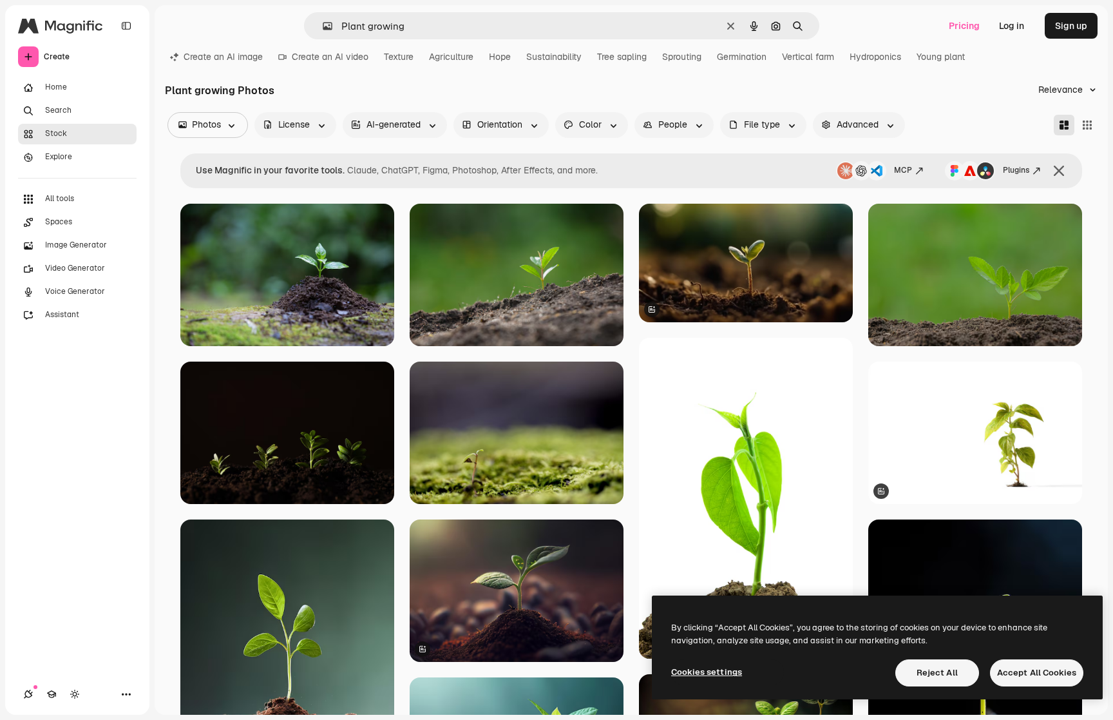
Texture (399, 57)
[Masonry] (1064, 125)
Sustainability (554, 57)
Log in (1011, 26)
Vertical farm (808, 57)
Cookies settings (706, 671)
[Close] (1059, 171)
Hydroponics (875, 57)
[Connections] (28, 694)
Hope (500, 57)
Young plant (941, 57)
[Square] (1087, 125)
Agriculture (451, 57)
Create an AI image (223, 57)
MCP (903, 170)
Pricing (964, 26)
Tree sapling (622, 57)
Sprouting (681, 57)
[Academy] (51, 694)
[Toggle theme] (74, 694)
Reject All (937, 672)
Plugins (1016, 170)
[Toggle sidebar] (126, 25)
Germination (741, 57)
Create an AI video (330, 57)
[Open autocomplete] (322, 26)
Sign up (1071, 26)
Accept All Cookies (1036, 672)
